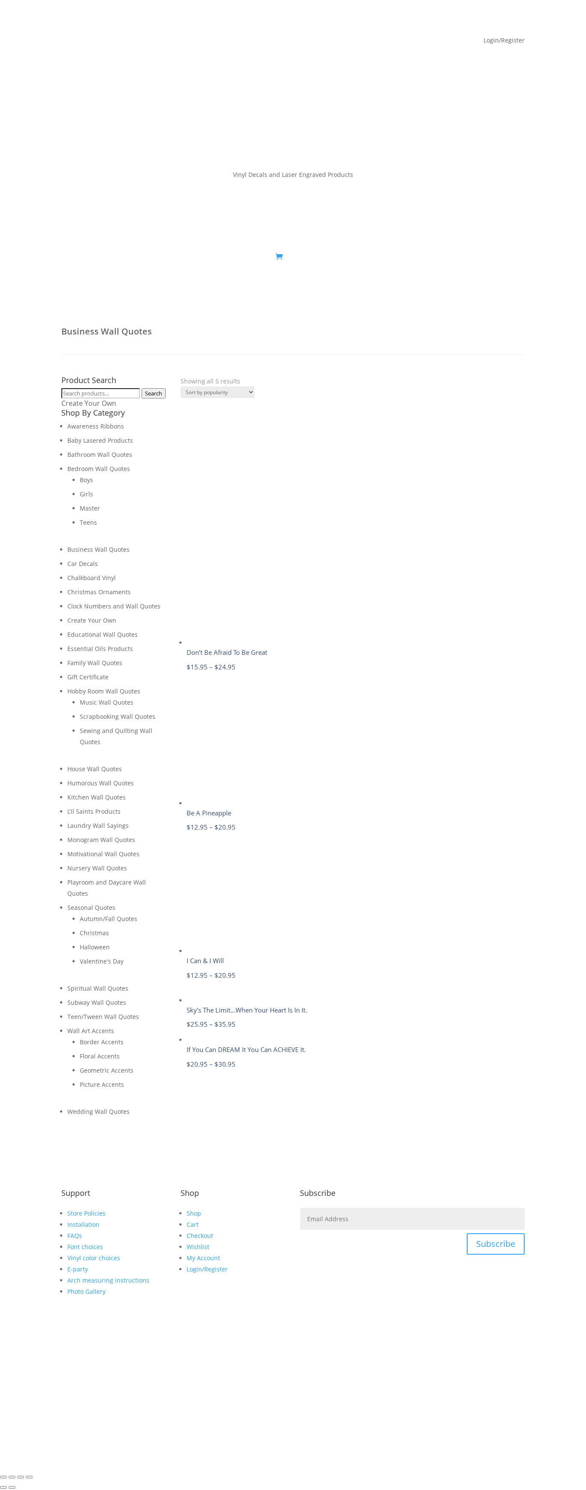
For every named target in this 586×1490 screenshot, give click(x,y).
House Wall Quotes (94, 769)
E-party (77, 1269)
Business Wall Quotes (98, 549)
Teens (88, 522)
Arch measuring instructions (108, 1280)
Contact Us (255, 257)
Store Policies (86, 1213)
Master (90, 508)
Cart (193, 1224)
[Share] (20, 1477)
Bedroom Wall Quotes (98, 469)
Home (69, 257)
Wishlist (198, 1247)
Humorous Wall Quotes (100, 783)
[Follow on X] (483, 257)
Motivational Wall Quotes (103, 854)
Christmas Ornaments (99, 592)
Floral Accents (100, 1056)
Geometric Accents (106, 1070)
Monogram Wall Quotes (101, 840)
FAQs (223, 257)
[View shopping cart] (279, 256)
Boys (86, 480)
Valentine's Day (102, 961)
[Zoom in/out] (3, 1477)
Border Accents (102, 1042)
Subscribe (495, 1244)
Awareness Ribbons (95, 426)
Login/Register (207, 1269)
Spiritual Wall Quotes (97, 988)
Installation (83, 1224)
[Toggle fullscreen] (12, 1477)
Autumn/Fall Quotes (108, 919)
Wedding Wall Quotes (98, 1111)
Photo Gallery (86, 1291)
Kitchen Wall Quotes (96, 797)
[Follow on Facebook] (466, 257)
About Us (185, 257)
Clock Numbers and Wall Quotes (113, 606)
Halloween (95, 947)
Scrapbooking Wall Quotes (117, 716)
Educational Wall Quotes (102, 634)
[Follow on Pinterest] (500, 257)
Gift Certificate (88, 677)
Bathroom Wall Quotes (99, 454)
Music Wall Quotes (106, 702)
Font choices (85, 1247)
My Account (137, 257)
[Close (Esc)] (29, 1477)
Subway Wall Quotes (96, 1002)
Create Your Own (88, 403)
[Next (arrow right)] (12, 1487)
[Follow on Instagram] (518, 257)
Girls (86, 494)
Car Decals (82, 564)
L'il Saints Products (94, 811)
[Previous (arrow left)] (3, 1487)
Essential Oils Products (100, 649)
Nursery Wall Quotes (97, 868)
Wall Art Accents (90, 1031)
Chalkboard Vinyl (91, 578)
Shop (95, 257)
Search (153, 393)
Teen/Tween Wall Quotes (103, 1017)
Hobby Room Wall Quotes (103, 691)
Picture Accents (102, 1084)
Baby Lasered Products (100, 440)
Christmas (94, 933)
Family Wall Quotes (94, 663)
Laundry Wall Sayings (98, 825)
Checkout (200, 1236)
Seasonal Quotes (91, 907)
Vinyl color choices (93, 1258)
